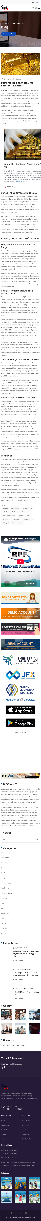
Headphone (4, 878)
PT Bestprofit (6, 523)
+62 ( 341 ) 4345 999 (10, 1150)
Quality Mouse (5, 913)
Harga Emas (6, 519)
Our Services (5, 1121)
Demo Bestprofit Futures (9, 515)
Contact (3, 1134)
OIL (2, 908)
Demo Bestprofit (26, 512)
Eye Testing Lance (6, 863)
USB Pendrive (5, 928)
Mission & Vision (26, 1121)
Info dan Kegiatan (6, 883)
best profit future (15, 508)
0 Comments (29, 948)
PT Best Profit (15, 519)
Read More (19, 960)
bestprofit (5, 512)
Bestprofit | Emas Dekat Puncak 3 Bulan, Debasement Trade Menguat (25, 974)
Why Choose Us (26, 1125)
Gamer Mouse (5, 868)
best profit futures (27, 508)
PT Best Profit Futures (27, 519)
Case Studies (25, 1134)
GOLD (3, 873)
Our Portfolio (5, 1130)
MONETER (4, 898)
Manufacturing (5, 888)
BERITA (3, 853)
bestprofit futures (15, 512)
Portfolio (24, 1130)
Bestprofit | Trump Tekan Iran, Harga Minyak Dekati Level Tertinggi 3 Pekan (26, 953)
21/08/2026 (18, 988)
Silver (2, 918)
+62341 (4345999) (14, 1109)
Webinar (3, 933)
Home (5, 34)
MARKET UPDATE (6, 893)
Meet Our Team (5, 1125)
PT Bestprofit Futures (17, 523)
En (37, 2)
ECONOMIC (5, 858)
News (2, 903)
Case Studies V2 (26, 1139)
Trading (3, 923)
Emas (27, 515)
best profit (5, 508)
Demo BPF (20, 515)
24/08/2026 (19, 948)
